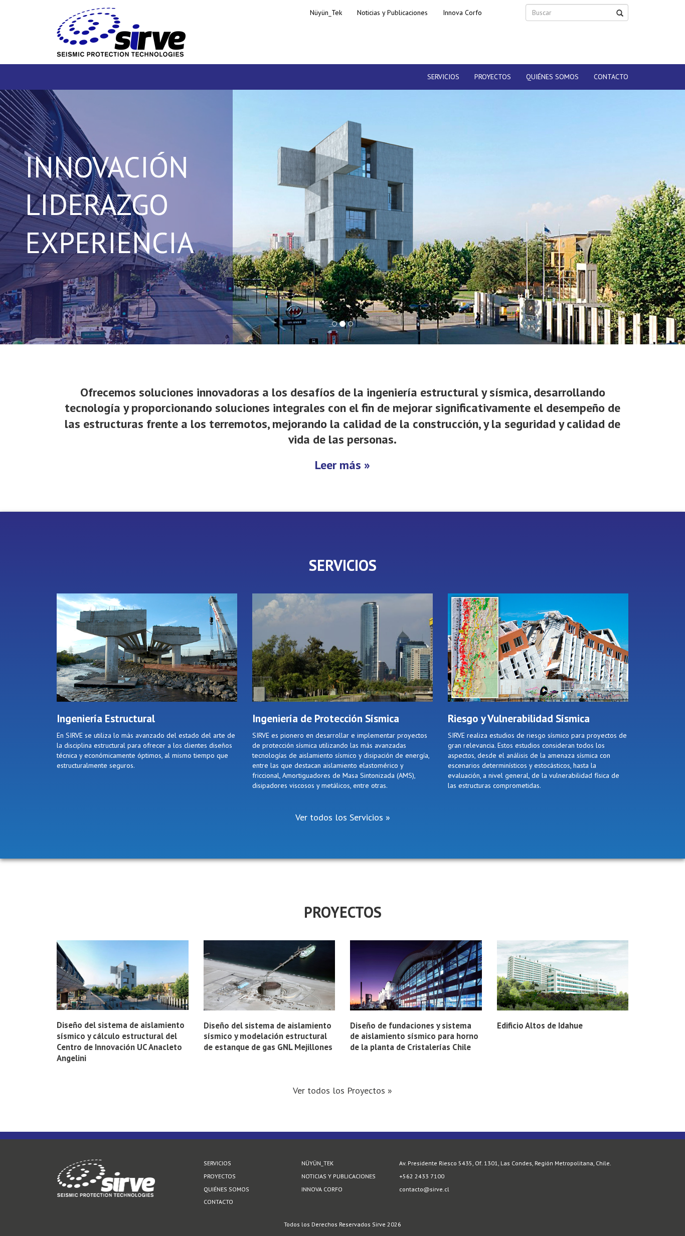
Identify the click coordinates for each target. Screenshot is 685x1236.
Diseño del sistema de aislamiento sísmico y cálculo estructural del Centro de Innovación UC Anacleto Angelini (121, 1041)
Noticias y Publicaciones (392, 12)
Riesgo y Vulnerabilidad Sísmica (519, 718)
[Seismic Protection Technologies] (121, 32)
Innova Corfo (462, 12)
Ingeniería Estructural (106, 718)
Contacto (611, 76)
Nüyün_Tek (326, 12)
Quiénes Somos (552, 76)
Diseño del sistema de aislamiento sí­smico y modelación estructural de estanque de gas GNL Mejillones (268, 1036)
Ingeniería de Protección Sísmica (325, 718)
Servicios (443, 76)
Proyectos (492, 76)
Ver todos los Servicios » (342, 817)
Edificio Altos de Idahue (540, 1025)
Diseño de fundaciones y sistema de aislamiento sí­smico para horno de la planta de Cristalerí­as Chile (414, 1036)
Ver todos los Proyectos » (342, 1090)
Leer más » (342, 465)
